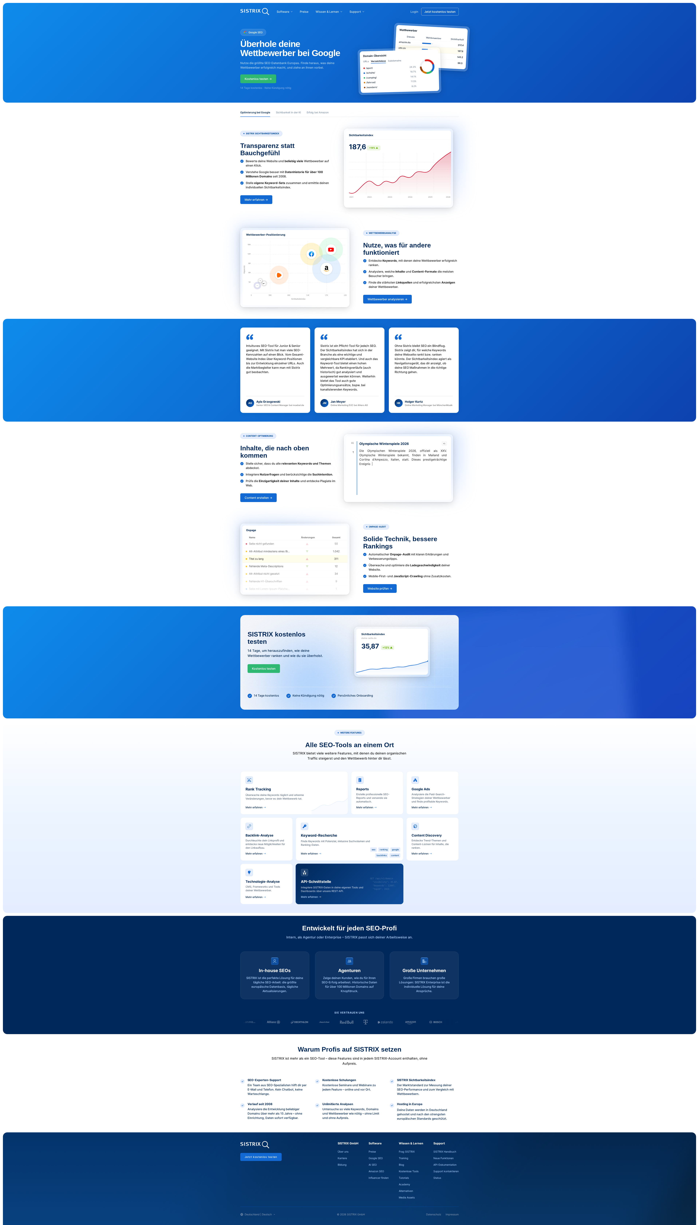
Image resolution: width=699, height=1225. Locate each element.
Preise (304, 11)
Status (437, 1177)
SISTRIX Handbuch (444, 1151)
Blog (401, 1164)
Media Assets (407, 1197)
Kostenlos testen (264, 668)
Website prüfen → (380, 588)
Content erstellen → (258, 497)
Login (414, 11)
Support (355, 11)
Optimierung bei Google (255, 112)
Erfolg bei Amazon (318, 112)
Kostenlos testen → (258, 79)
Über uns (343, 1151)
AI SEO (373, 1164)
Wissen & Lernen (327, 11)
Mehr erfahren (254, 807)
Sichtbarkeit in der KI (288, 112)
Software (283, 11)
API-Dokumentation (445, 1164)
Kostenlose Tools (408, 1171)
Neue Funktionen (443, 1158)
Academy (404, 1184)
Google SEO (376, 1158)
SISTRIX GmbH (348, 1143)
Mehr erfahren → (256, 199)
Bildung (342, 1164)
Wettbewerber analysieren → (387, 299)
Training (403, 1158)
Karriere (342, 1158)
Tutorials (404, 1177)
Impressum (452, 1214)
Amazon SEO (376, 1171)
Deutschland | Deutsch (258, 1214)
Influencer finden (379, 1177)
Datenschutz (433, 1214)
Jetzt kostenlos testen (440, 11)
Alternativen (406, 1190)
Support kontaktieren (446, 1171)
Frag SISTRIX (407, 1151)
